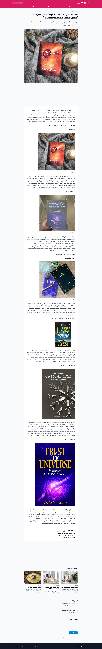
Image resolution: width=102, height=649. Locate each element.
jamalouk (76, 25)
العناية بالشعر (75, 7)
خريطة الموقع (15, 646)
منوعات (27, 7)
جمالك (76, 11)
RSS (20, 646)
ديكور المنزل (34, 7)
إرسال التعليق (73, 633)
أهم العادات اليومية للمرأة (70, 587)
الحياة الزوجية (42, 7)
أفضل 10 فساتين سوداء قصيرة (68, 610)
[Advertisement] (51, 94)
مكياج (81, 7)
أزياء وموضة (58, 7)
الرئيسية (87, 7)
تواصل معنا (32, 646)
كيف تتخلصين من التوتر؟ (70, 605)
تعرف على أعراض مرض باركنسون (68, 603)
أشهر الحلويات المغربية (34, 587)
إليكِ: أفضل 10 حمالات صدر (69, 612)
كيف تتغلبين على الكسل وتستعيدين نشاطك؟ (52, 588)
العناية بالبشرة (66, 7)
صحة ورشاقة (50, 7)
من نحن (22, 7)
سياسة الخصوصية (71, 608)
